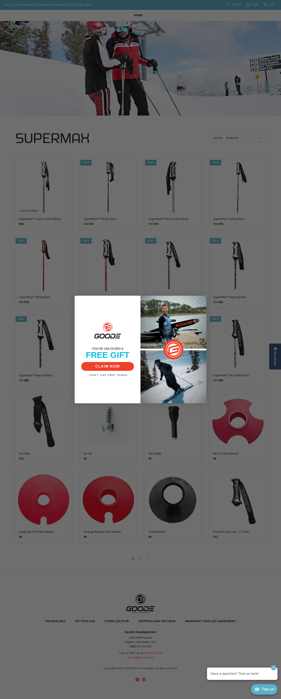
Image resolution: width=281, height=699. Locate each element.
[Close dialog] (201, 301)
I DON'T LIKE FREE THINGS (108, 375)
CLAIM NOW (107, 366)
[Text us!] (264, 690)
